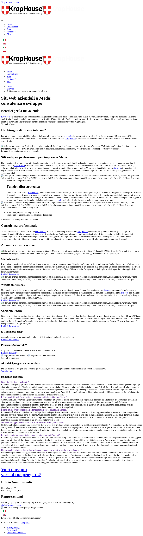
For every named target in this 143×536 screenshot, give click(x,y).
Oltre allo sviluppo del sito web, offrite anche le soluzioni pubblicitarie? (32, 422)
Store (9, 29)
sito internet (40, 231)
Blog (9, 34)
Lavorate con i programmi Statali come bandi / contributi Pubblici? (30, 435)
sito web (68, 136)
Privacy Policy (13, 527)
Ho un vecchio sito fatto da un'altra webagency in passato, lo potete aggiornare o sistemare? (41, 450)
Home (9, 24)
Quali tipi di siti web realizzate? (15, 382)
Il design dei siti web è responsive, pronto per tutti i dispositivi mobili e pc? (34, 397)
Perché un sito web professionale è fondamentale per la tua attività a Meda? (34, 410)
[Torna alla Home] (43, 17)
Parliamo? (11, 31)
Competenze (12, 26)
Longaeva (25, 522)
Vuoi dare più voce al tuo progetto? (21, 472)
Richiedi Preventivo (10, 274)
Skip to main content (10, 2)
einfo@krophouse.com (11, 505)
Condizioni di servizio (16, 532)
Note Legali (12, 530)
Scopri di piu (6, 371)
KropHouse (6, 117)
